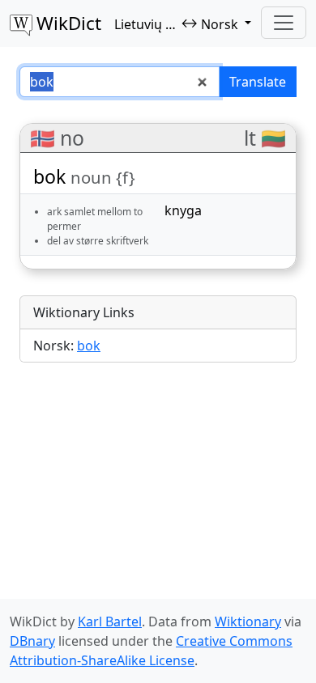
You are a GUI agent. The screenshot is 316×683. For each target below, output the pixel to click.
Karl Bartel (110, 621)
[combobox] (119, 81)
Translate (257, 82)
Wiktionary (248, 621)
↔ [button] (176, 23)
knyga (183, 210)
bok (88, 345)
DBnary (32, 641)
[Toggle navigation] (283, 22)
